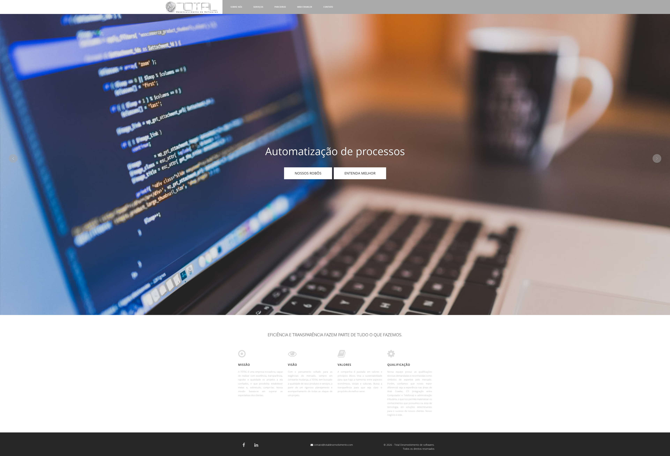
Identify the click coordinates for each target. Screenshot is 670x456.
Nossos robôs (308, 173)
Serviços (258, 6)
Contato (328, 6)
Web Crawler (304, 6)
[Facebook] (244, 445)
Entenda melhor (359, 173)
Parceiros (280, 6)
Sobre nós (236, 6)
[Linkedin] (256, 445)
